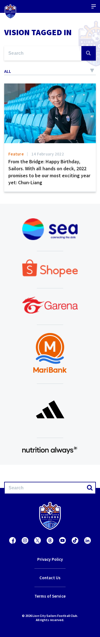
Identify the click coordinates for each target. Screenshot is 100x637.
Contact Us (50, 577)
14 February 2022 (47, 154)
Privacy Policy (50, 559)
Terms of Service (50, 596)
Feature (16, 154)
